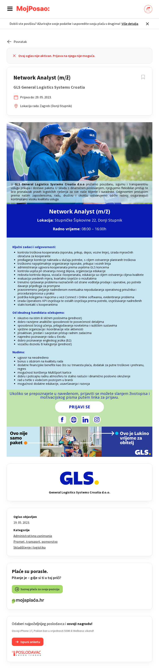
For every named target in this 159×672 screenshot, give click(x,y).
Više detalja (130, 24)
